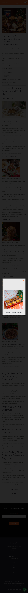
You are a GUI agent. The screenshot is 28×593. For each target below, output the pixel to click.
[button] (23, 280)
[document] (14, 296)
